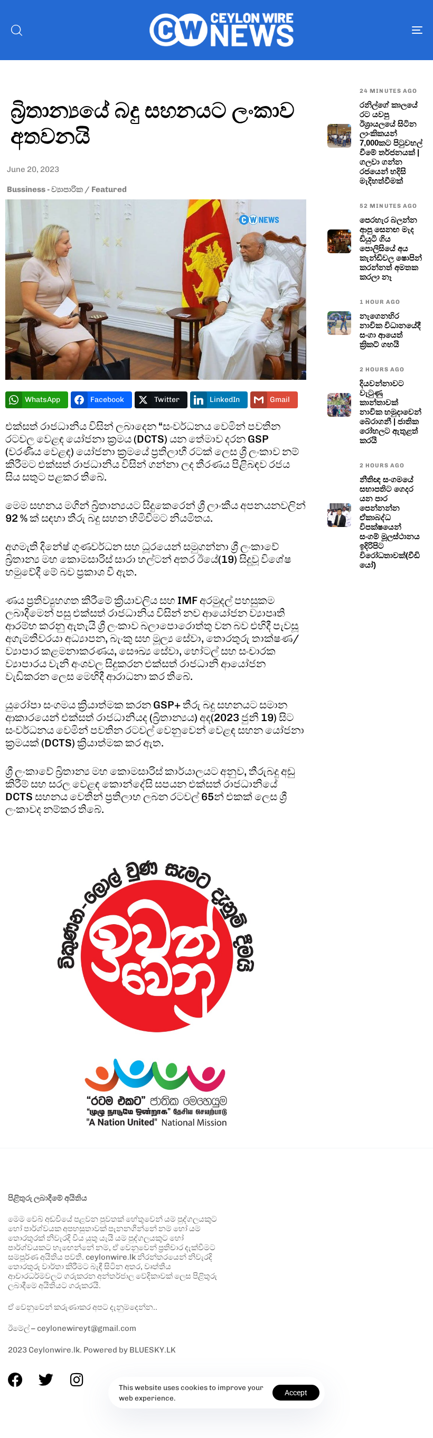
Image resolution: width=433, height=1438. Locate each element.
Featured (109, 189)
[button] (16, 30)
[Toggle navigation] (353, 30)
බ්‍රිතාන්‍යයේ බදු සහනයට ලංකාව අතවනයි (153, 122)
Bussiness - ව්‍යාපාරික (45, 189)
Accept (296, 1392)
